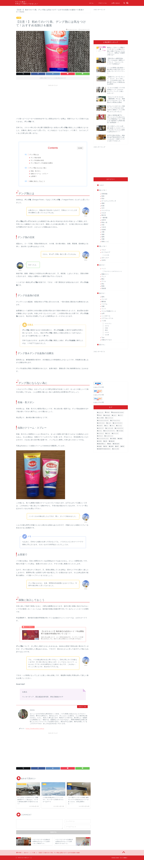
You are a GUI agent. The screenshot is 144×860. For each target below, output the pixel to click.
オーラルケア (105, 252)
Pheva (100, 415)
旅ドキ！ (102, 293)
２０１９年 (116, 448)
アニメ (103, 276)
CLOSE (80, 148)
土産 (106, 441)
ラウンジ (100, 436)
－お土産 (106, 334)
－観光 (106, 330)
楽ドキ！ (102, 265)
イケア (121, 415)
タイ (107, 425)
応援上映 (112, 441)
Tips (102, 337)
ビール (100, 430)
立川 (102, 208)
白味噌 (111, 446)
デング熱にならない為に (38, 168)
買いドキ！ (103, 246)
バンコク (104, 299)
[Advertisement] (53, 100)
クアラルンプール (107, 318)
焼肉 (102, 196)
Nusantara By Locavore (118, 412)
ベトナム (104, 304)
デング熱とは (34, 154)
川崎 (102, 232)
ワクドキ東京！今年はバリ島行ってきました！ (26, 3)
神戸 (118, 446)
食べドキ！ (103, 190)
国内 (102, 297)
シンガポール (105, 316)
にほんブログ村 (99, 387)
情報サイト (105, 274)
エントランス (110, 417)
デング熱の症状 (36, 157)
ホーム (91, 3)
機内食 (103, 301)
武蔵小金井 (116, 443)
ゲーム (103, 281)
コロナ (101, 185)
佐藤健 (120, 438)
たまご (114, 415)
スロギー (100, 425)
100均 (103, 260)
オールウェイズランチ (108, 201)
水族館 (100, 446)
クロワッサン (101, 423)
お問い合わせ (116, 3)
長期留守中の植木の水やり (104, 448)
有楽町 (103, 229)
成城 (102, 203)
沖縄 (102, 239)
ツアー (112, 425)
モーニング (115, 433)
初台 (102, 198)
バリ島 (18, 17)
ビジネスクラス (119, 428)
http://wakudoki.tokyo (35, 728)
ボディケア (105, 258)
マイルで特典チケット (108, 311)
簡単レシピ (105, 241)
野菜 (123, 446)
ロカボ (103, 213)
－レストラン (108, 323)
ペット (103, 268)
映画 (102, 286)
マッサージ (101, 433)
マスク (103, 250)
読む (102, 283)
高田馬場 (104, 194)
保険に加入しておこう (37, 181)
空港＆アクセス (106, 340)
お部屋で (34, 176)
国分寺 (103, 215)
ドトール (120, 425)
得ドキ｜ (102, 344)
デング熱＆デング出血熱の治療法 (42, 163)
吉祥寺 (103, 220)
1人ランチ (101, 412)
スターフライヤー (118, 423)
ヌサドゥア (101, 428)
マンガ (108, 433)
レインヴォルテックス (103, 438)
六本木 (103, 227)
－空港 (106, 328)
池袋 (102, 234)
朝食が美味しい (102, 443)
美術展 (103, 288)
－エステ (106, 332)
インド (103, 308)
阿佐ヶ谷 (104, 222)
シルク (109, 423)
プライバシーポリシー (23, 857)
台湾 (102, 313)
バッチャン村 (110, 428)
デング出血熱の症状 (37, 160)
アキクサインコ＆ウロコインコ (113, 271)
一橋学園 (104, 217)
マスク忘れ (120, 430)
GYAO (107, 412)
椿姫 (110, 443)
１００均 (106, 255)
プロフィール (102, 3)
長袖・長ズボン (36, 171)
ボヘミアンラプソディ (110, 430)
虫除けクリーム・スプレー (39, 173)
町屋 (102, 205)
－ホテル (106, 325)
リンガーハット (109, 436)
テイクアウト (105, 210)
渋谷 (102, 225)
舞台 (102, 279)
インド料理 (101, 417)
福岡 (102, 236)
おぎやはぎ (107, 415)
